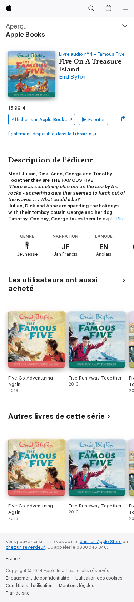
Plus (121, 218)
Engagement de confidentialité (37, 578)
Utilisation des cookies (98, 578)
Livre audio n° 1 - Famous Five (92, 54)
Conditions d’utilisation (29, 585)
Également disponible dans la (49, 133)
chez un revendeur (25, 547)
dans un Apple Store (101, 541)
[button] (91, 8)
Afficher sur (38, 119)
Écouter (96, 119)
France (13, 558)
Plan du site (18, 593)
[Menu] (125, 8)
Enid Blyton (72, 77)
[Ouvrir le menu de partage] (124, 119)
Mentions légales (76, 585)
